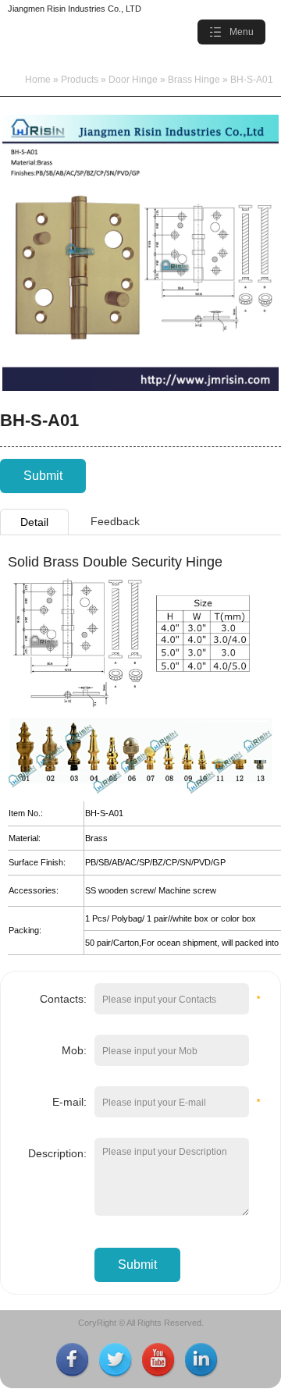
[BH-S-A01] (140, 388)
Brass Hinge (194, 79)
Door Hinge (133, 79)
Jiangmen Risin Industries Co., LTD (74, 8)
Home (38, 79)
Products (79, 79)
